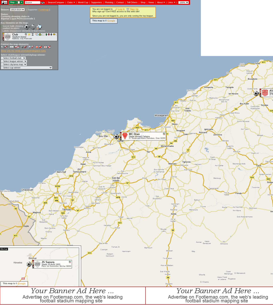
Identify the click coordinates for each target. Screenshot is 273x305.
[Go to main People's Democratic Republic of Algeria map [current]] (15, 2)
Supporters (96, 2)
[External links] (174, 2)
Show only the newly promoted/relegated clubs (23, 51)
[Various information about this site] (164, 2)
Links (170, 2)
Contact (120, 2)
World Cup (83, 2)
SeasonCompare (56, 2)
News (151, 2)
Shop (142, 2)
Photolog (109, 2)
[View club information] (74, 2)
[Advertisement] (237, 28)
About (160, 2)
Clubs (70, 2)
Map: (12, 2)
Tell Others (132, 2)
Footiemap (44, 9)
